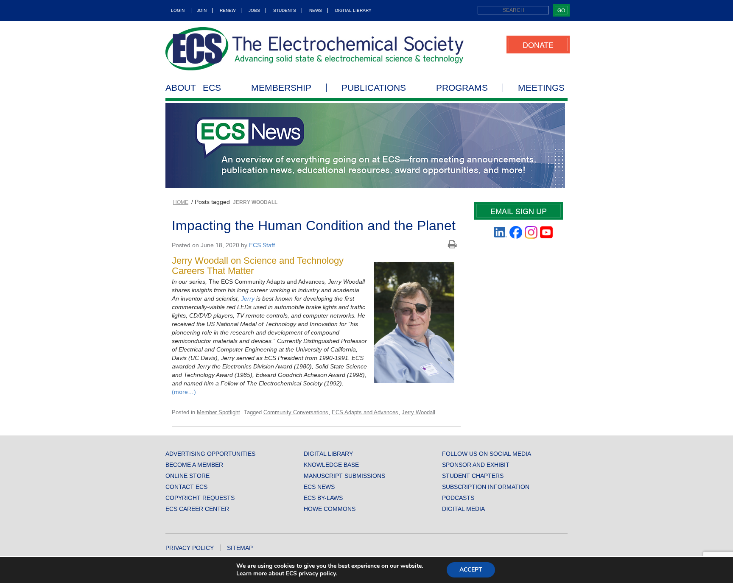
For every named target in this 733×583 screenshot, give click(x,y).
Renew (227, 10)
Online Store (187, 475)
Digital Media (463, 508)
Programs (462, 88)
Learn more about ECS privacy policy (286, 573)
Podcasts (458, 497)
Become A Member (194, 464)
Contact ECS (186, 486)
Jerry (248, 298)
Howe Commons (329, 508)
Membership (281, 88)
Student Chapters (473, 475)
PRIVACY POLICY (189, 547)
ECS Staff (262, 245)
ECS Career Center (197, 508)
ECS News (319, 486)
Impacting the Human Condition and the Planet (314, 225)
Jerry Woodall (418, 412)
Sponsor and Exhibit (475, 464)
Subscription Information (485, 486)
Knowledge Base (331, 464)
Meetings (541, 88)
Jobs (254, 10)
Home (180, 202)
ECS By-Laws (323, 497)
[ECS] (314, 48)
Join (202, 10)
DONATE (538, 44)
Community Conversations (295, 412)
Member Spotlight (218, 412)
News (315, 10)
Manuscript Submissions (344, 475)
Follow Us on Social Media (486, 453)
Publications (373, 88)
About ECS (193, 88)
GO (561, 10)
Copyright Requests (200, 497)
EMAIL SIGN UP (518, 210)
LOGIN (178, 10)
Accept (470, 570)
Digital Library (353, 10)
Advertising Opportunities (210, 453)
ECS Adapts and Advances (365, 412)
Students (284, 10)
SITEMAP (240, 547)
